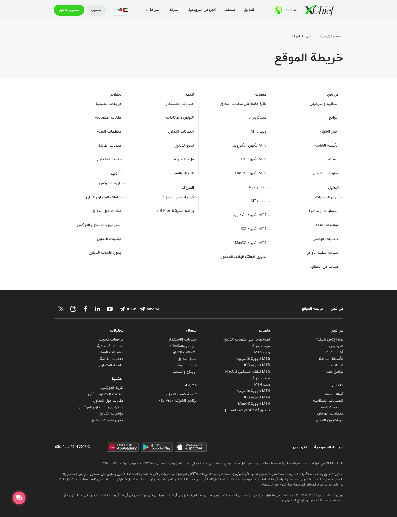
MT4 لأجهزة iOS (253, 229)
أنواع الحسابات (327, 197)
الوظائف (332, 159)
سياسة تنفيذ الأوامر (323, 252)
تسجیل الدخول (69, 10)
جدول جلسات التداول (105, 252)
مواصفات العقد (327, 224)
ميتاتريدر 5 (257, 117)
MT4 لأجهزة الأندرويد (249, 215)
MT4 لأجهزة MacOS (250, 243)
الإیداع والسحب (182, 173)
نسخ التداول (184, 145)
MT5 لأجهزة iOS (253, 159)
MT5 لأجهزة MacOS (250, 173)
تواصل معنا (334, 371)
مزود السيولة (184, 159)
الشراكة (155, 10)
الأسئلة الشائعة (326, 145)
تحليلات (116, 94)
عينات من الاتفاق (325, 266)
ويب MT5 (258, 131)
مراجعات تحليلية (109, 103)
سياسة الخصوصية (328, 447)
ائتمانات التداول (181, 131)
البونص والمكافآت (180, 117)
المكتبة (116, 173)
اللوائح (334, 117)
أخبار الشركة (329, 131)
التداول (333, 187)
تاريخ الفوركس (110, 183)
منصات (260, 94)
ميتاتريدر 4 (257, 187)
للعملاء (189, 94)
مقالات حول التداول (106, 210)
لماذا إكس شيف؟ (329, 339)
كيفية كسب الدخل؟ (178, 197)
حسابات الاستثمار (180, 103)
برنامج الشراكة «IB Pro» (175, 210)
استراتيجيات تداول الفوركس (99, 224)
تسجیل (96, 10)
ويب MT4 (258, 201)
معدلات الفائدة (110, 145)
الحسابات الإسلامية (323, 210)
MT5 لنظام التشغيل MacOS (247, 371)
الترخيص (336, 346)
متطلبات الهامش (325, 238)
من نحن (333, 94)
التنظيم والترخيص (324, 103)
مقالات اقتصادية (108, 117)
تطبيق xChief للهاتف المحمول (243, 256)
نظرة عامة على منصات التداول (242, 103)
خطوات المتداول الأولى (104, 197)
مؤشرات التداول (109, 238)
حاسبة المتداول (109, 159)
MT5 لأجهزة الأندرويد (249, 145)
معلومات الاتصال (326, 173)
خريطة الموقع (312, 309)
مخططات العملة (109, 131)
